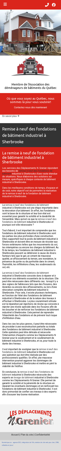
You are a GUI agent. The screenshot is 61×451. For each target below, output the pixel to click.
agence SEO (17, 442)
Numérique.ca (7, 442)
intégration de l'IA (28, 442)
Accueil (15, 434)
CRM (57, 442)
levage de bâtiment (24, 377)
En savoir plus (9, 116)
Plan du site (27, 434)
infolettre (5, 445)
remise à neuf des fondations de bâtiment (27, 205)
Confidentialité (42, 434)
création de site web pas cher (44, 442)
